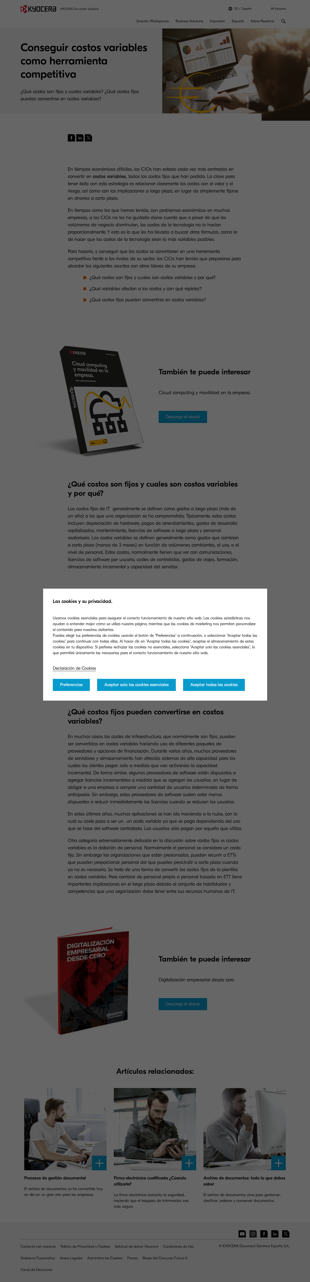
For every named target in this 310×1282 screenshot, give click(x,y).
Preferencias (71, 684)
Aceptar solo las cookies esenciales (136, 684)
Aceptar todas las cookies (214, 684)
